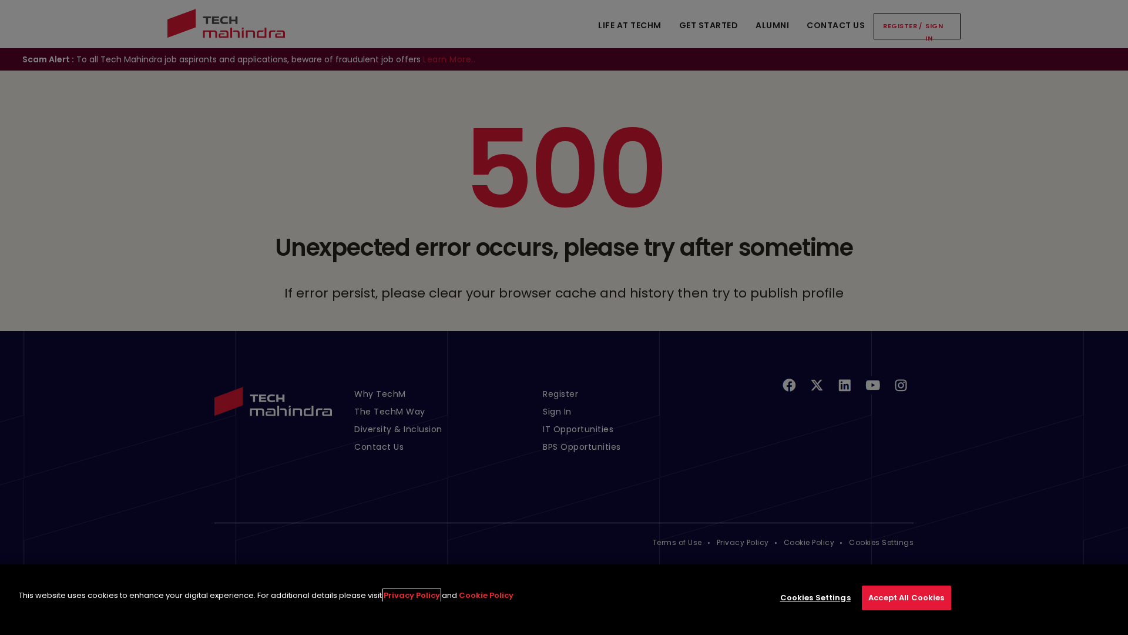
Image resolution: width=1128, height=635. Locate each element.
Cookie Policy (486, 595)
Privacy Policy (412, 595)
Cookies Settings (815, 597)
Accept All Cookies (906, 597)
